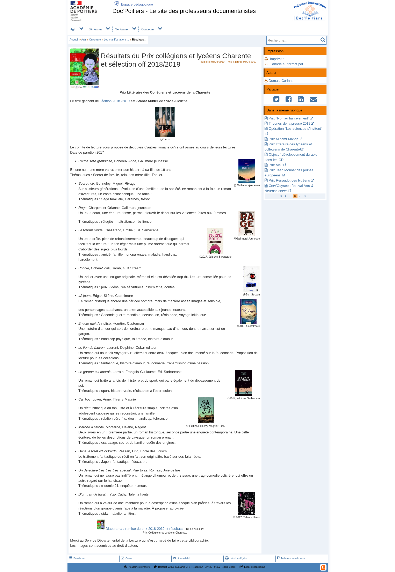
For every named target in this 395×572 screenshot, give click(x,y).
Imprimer (277, 59)
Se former (121, 29)
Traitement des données (291, 558)
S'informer (95, 29)
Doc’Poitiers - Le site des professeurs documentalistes (184, 11)
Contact (127, 558)
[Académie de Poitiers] (89, 20)
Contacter (147, 29)
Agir (73, 29)
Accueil (74, 39)
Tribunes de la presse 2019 (289, 123)
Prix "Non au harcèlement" (289, 118)
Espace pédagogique (133, 4)
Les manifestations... (116, 39)
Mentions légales (236, 558)
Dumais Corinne (281, 81)
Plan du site (77, 558)
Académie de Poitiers (139, 567)
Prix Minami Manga (283, 139)
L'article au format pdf (286, 64)
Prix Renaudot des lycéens (289, 180)
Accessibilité (181, 558)
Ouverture (95, 39)
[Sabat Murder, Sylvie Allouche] (165, 136)
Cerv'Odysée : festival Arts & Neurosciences (289, 188)
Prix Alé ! (276, 165)
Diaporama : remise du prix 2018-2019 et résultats (144, 529)
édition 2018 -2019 (115, 101)
